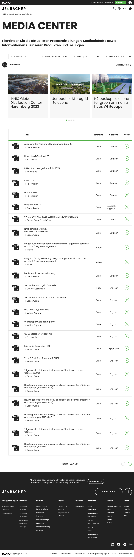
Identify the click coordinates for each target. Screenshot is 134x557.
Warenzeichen (125, 553)
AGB (114, 553)
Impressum (65, 553)
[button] (130, 2)
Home (4, 14)
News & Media (14, 14)
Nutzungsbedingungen (98, 553)
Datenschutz (79, 553)
